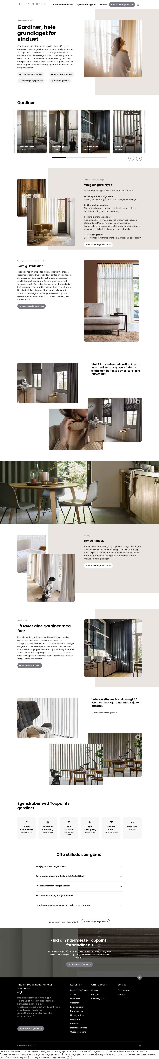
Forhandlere (123, 990)
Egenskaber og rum (86, 4)
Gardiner (74, 1002)
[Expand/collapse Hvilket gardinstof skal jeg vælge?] (121, 886)
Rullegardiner (76, 1011)
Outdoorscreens (78, 1032)
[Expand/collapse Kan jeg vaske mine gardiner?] (121, 867)
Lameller (74, 1023)
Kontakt (95, 994)
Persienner (75, 1019)
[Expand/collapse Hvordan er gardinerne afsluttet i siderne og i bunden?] (121, 906)
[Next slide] (139, 158)
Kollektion (76, 984)
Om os (103, 4)
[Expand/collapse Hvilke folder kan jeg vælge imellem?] (121, 896)
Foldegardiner (77, 1007)
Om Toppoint (99, 984)
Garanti (121, 994)
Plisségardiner (77, 1015)
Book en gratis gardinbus (122, 4)
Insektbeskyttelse (78, 1027)
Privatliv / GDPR (98, 998)
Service (122, 984)
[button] (141, 4)
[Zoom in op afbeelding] (76, 424)
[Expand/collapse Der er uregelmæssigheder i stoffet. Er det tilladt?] (121, 877)
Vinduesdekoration (63, 4)
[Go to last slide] (131, 158)
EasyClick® (75, 998)
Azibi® (73, 994)
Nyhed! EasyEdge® (79, 990)
